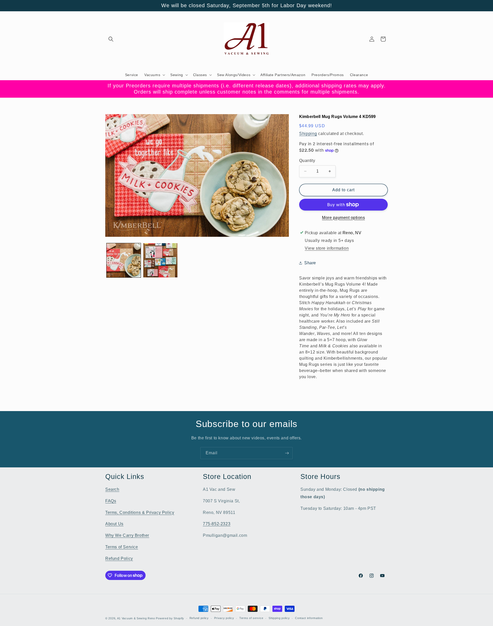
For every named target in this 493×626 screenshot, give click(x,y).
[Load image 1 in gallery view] (124, 260)
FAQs (110, 501)
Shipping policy (279, 618)
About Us (114, 524)
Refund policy (199, 618)
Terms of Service (121, 547)
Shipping (308, 133)
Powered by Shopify (170, 618)
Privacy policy (224, 618)
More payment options (343, 217)
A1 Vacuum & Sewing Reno (136, 618)
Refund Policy (119, 558)
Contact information (309, 618)
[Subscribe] (286, 453)
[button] (111, 39)
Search (112, 489)
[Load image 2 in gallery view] (160, 260)
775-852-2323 (216, 524)
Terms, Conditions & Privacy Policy (139, 512)
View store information (327, 248)
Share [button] (310, 263)
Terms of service (251, 618)
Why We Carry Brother (127, 535)
